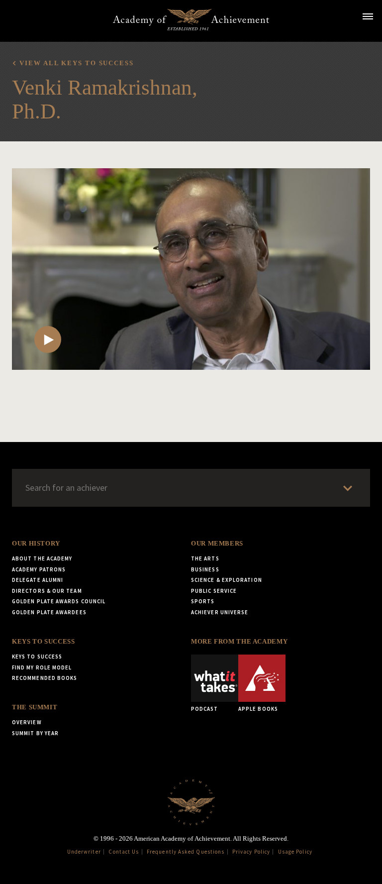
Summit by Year (35, 733)
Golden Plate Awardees (49, 612)
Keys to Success (43, 641)
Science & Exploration (226, 579)
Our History (36, 543)
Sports (202, 601)
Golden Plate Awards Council (58, 601)
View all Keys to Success (76, 63)
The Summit (34, 707)
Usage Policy (295, 851)
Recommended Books (44, 677)
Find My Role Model (42, 667)
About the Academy (42, 558)
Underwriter (84, 851)
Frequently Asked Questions (185, 851)
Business (205, 569)
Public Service (214, 590)
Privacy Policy (251, 851)
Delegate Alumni (37, 579)
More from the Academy (239, 641)
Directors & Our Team (47, 590)
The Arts (205, 558)
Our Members (217, 543)
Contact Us (123, 851)
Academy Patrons (39, 569)
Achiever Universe (219, 612)
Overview (27, 722)
